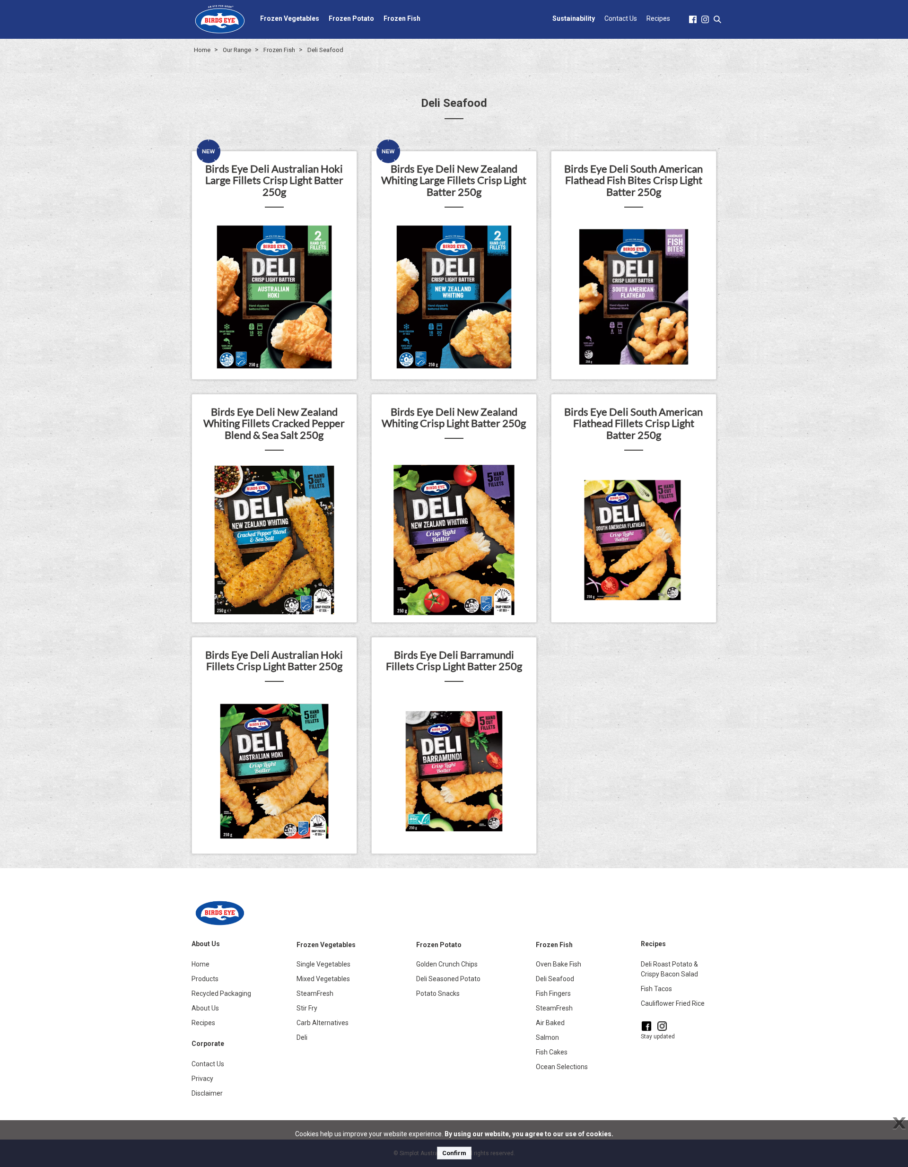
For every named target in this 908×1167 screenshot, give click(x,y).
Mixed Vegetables (323, 979)
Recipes (658, 18)
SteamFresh (315, 993)
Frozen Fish (402, 18)
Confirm (454, 1153)
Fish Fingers (553, 993)
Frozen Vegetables (289, 18)
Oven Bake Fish (558, 964)
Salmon (547, 1037)
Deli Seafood (325, 49)
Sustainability (573, 18)
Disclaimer (207, 1093)
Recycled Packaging (221, 993)
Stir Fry (307, 1008)
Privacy (202, 1078)
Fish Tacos (656, 989)
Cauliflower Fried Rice (673, 1003)
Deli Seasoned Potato (448, 979)
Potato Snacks (438, 993)
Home (202, 49)
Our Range (237, 49)
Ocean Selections (562, 1067)
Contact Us (620, 18)
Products (205, 979)
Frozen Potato (351, 18)
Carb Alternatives (323, 1023)
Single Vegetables (323, 964)
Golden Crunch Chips (447, 964)
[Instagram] (662, 1026)
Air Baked (550, 1023)
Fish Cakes (552, 1052)
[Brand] (220, 19)
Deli (302, 1037)
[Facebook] (646, 1026)
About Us (205, 1008)
